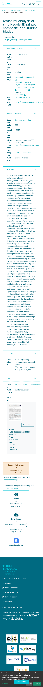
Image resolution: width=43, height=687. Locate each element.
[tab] (21, 48)
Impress (8, 601)
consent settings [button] (11, 480)
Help (26, 3)
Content (10, 353)
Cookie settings (11, 592)
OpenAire (29, 660)
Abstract (10, 169)
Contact (8, 583)
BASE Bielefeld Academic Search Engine (21, 670)
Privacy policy (11, 597)
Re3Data (27, 649)
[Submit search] (23, 3)
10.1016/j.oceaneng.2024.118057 (27, 145)
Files (8, 378)
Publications (15, 11)
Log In (30, 3)
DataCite (12, 649)
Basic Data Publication (16, 48)
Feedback (21, 681)
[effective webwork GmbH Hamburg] (17, 618)
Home (4, 11)
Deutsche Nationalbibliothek (12, 639)
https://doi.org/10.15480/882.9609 (18, 39)
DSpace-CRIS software (19, 612)
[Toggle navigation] (38, 3)
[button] (33, 4)
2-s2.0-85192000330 (23, 153)
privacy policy (29, 679)
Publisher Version (14, 114)
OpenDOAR (14, 660)
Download (28, 424)
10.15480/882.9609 (22, 97)
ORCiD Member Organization (28, 639)
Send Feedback (11, 588)
